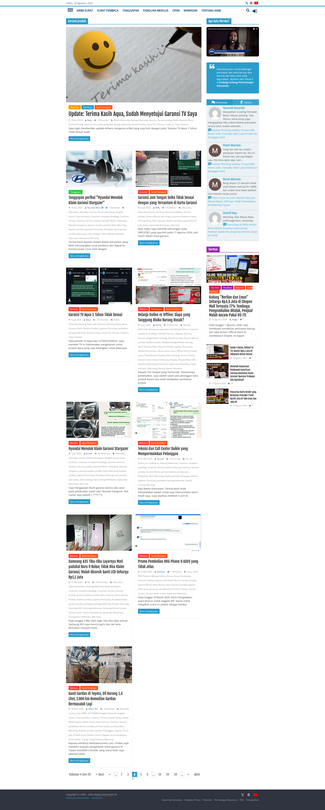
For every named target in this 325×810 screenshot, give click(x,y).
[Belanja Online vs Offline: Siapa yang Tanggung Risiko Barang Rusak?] (168, 286)
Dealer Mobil (115, 717)
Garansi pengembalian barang (152, 338)
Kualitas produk (76, 229)
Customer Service (165, 333)
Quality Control (94, 735)
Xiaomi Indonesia (174, 368)
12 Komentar (102, 319)
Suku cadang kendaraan (112, 233)
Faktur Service (102, 721)
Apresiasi (74, 107)
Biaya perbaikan (112, 586)
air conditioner (152, 463)
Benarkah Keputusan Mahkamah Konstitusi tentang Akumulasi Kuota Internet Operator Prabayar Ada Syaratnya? (242, 373)
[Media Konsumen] (70, 10)
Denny (158, 325)
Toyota (84, 739)
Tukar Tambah (181, 124)
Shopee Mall (184, 359)
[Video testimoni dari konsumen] (233, 41)
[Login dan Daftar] (255, 11)
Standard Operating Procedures (153, 364)
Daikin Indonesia (173, 467)
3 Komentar (174, 458)
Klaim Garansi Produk (87, 328)
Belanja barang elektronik (161, 329)
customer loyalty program (150, 580)
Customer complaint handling (104, 216)
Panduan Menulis (155, 10)
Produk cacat (79, 735)
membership (165, 589)
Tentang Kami (211, 10)
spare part (81, 233)
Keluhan (143, 192)
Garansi (152, 120)
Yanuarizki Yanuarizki (233, 108)
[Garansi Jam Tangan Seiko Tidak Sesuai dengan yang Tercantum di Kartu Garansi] (168, 168)
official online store (166, 350)
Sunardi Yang (229, 213)
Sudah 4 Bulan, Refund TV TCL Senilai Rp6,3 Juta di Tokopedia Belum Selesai (241, 351)
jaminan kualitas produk (99, 225)
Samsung (124, 603)
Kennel (89, 453)
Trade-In (169, 124)
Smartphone (95, 612)
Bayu (89, 120)
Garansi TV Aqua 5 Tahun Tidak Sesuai (95, 314)
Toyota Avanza (96, 739)
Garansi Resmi (153, 216)
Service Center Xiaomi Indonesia (153, 359)
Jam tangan (166, 216)
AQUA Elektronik (121, 120)
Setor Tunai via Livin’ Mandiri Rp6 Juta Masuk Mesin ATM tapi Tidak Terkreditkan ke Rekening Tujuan (232, 201)
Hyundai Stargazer (77, 225)
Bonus (170, 576)
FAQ (242, 799)
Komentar (222, 102)
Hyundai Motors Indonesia (114, 220)
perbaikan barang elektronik (117, 124)
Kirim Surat (85, 10)
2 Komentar (103, 120)
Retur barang (173, 355)
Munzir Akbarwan (232, 145)
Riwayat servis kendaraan (114, 735)
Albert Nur (93, 708)
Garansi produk (165, 120)
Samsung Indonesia (92, 608)
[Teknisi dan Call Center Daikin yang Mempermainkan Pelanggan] (168, 420)
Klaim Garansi (180, 120)
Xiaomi (161, 368)
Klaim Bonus (159, 584)
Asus (189, 571)
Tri (88, 582)
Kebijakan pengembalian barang (177, 342)
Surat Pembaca (107, 10)
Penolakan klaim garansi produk (111, 475)
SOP (193, 359)
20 (167, 774)
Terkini (248, 102)
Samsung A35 (75, 608)
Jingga (235, 319)
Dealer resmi (88, 721)
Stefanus (161, 571)
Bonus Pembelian (182, 576)
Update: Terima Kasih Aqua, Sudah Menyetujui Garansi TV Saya (133, 114)
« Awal (100, 774)
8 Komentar (172, 325)
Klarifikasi (87, 107)
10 (159, 774)
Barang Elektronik (139, 120)
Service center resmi (78, 612)
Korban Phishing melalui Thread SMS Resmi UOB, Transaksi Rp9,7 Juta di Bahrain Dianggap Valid (232, 134)
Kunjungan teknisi (189, 476)
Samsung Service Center (114, 608)
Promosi (184, 589)
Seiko (145, 225)
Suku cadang (94, 233)
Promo (175, 589)
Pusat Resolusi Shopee (155, 355)
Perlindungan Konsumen (225, 799)
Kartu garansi (144, 220)
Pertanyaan (156, 309)
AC (187, 458)
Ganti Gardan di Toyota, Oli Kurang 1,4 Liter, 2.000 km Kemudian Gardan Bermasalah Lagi (96, 698)
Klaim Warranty (118, 225)
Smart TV (151, 124)
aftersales (73, 212)
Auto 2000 (81, 713)
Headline (227, 287)
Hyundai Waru (94, 207)
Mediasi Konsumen (147, 350)
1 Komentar (114, 207)
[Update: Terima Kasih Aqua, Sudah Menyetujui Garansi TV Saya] (133, 64)
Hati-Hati (215, 287)
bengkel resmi (111, 457)
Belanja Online (181, 329)
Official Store (183, 350)
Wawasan (190, 10)
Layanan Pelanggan (104, 730)
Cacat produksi (82, 216)
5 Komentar (170, 207)
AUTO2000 (93, 713)
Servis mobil (74, 739)
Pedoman (207, 799)
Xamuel (160, 458)
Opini (176, 10)
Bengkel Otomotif (107, 713)
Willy (157, 207)
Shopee (173, 359)
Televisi (160, 124)
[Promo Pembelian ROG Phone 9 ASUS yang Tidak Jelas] (168, 532)
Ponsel (115, 603)
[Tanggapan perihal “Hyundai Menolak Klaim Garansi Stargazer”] (99, 168)
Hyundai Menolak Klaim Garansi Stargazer (98, 448)
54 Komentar (104, 453)
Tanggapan (131, 10)
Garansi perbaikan (173, 212)
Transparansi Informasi (80, 616)
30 (175, 774)
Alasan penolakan (106, 212)
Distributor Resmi (172, 580)
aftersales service (87, 212)
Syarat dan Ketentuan (79, 238)
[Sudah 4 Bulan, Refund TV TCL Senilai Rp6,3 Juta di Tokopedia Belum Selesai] (218, 346)
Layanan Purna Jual (93, 124)
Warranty (94, 238)
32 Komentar (101, 582)
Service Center (139, 124)
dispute (178, 333)
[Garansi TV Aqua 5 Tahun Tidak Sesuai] (99, 286)
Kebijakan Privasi (193, 799)
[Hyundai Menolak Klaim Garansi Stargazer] (99, 420)
